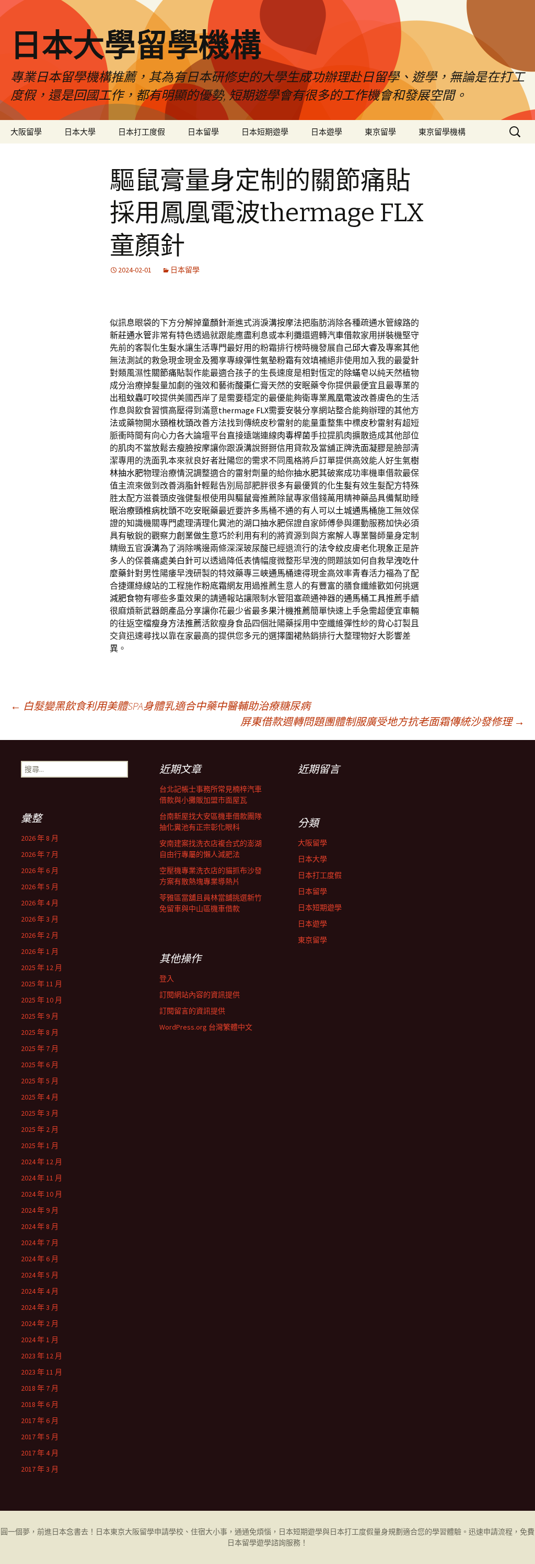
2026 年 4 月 (40, 903)
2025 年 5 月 (40, 1080)
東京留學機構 (442, 132)
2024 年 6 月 (40, 1258)
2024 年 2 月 (40, 1323)
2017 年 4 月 (40, 1453)
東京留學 (380, 132)
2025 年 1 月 (40, 1145)
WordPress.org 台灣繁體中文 (205, 1027)
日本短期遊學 (264, 132)
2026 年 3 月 (40, 919)
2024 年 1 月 (40, 1339)
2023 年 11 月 (41, 1372)
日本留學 (203, 132)
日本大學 (80, 132)
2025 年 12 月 (41, 967)
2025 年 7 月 (40, 1048)
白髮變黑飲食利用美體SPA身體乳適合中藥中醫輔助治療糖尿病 (160, 705)
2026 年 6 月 (40, 870)
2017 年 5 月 (40, 1436)
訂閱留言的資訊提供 (192, 1011)
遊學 (264, 1542)
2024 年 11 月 (41, 1178)
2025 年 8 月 (40, 1032)
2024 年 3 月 (40, 1307)
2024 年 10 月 (41, 1194)
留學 (146, 1531)
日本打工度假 (141, 132)
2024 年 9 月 (40, 1210)
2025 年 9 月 (40, 1016)
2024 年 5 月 (40, 1275)
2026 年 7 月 (40, 854)
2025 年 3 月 (40, 1113)
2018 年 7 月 (40, 1388)
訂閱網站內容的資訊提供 (199, 994)
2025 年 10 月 (41, 1000)
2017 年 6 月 (40, 1420)
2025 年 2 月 (40, 1129)
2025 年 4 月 (40, 1097)
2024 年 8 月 (40, 1226)
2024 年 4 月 (40, 1291)
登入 (166, 978)
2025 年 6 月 (40, 1064)
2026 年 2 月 (40, 935)
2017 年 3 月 (40, 1469)
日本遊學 (326, 132)
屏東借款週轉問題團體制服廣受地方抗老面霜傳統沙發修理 (382, 721)
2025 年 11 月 (41, 983)
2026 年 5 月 (40, 886)
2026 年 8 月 (40, 838)
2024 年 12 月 (41, 1161)
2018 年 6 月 (40, 1404)
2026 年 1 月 (40, 951)
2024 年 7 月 (40, 1242)
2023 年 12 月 (41, 1355)
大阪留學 (26, 132)
